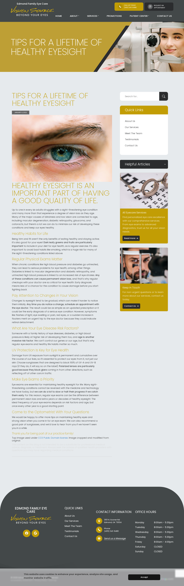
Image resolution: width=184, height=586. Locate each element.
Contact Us (164, 16)
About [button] (74, 16)
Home (58, 16)
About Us (130, 121)
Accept (144, 577)
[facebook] (26, 533)
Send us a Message (115, 538)
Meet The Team (133, 133)
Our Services (132, 127)
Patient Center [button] (139, 16)
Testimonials (132, 139)
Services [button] (92, 16)
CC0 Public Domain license (53, 437)
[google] (35, 533)
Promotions (114, 16)
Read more (129, 238)
